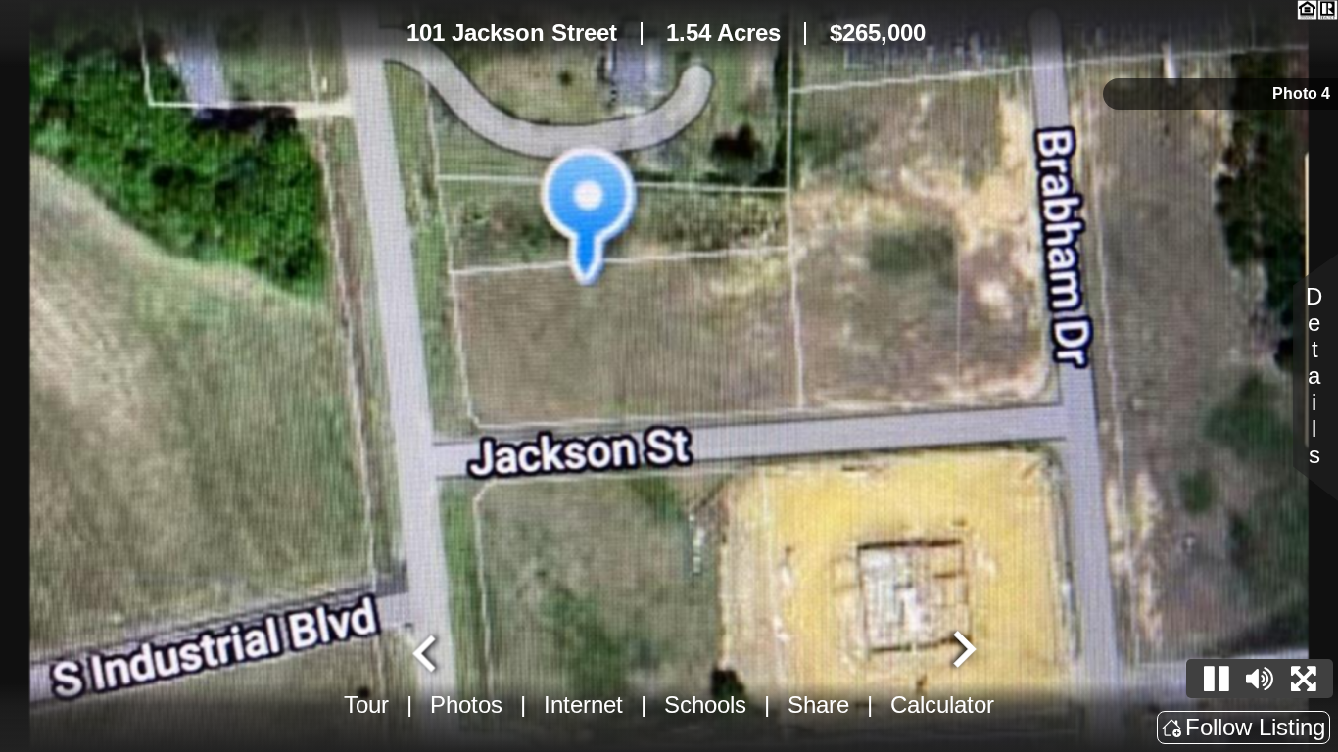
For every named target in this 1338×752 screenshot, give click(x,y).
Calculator (942, 704)
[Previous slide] (427, 651)
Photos (466, 704)
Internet (583, 704)
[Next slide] (961, 651)
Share (818, 704)
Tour (366, 704)
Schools (705, 704)
